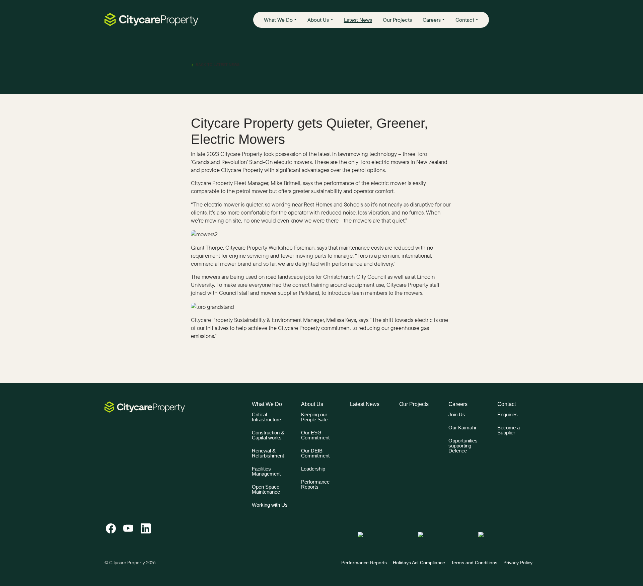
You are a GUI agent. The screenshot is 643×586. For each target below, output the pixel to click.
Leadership (313, 469)
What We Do (278, 19)
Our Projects (397, 19)
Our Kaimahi (462, 427)
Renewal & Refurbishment (268, 453)
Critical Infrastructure (266, 417)
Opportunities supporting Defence (463, 445)
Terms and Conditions (474, 562)
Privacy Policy (517, 562)
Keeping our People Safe (314, 417)
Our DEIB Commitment (315, 453)
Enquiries (507, 414)
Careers (432, 19)
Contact (464, 19)
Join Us (456, 414)
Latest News (358, 19)
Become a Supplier (508, 430)
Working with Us (270, 505)
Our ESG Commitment (315, 435)
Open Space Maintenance (266, 489)
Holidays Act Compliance (419, 562)
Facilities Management (266, 471)
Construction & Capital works (268, 435)
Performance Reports (315, 484)
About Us (318, 19)
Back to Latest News (217, 65)
